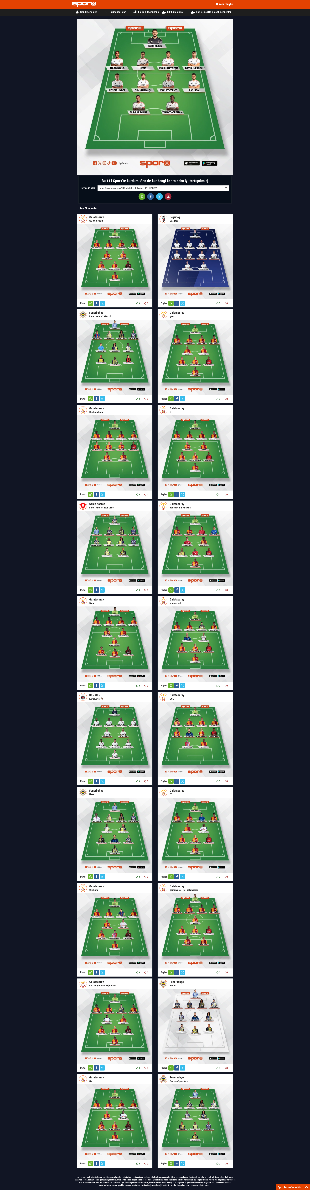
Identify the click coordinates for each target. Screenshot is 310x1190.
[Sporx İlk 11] (84, 4)
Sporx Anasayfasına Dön (289, 1187)
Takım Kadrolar (117, 12)
